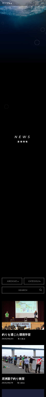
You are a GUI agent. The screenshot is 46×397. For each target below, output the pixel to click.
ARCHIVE (12, 281)
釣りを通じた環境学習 (16, 334)
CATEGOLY (34, 281)
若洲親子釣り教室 (13, 378)
